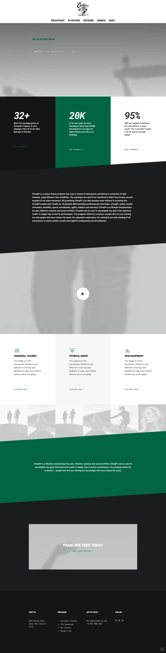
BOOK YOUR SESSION (82, 551)
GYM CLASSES (75, 149)
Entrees (88, 20)
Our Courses (66, 627)
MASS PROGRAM (131, 149)
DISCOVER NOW (20, 389)
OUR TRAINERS (20, 147)
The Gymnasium (67, 624)
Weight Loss (66, 631)
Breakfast (58, 20)
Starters (74, 20)
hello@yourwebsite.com (96, 621)
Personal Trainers (69, 621)
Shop (112, 20)
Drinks (101, 20)
